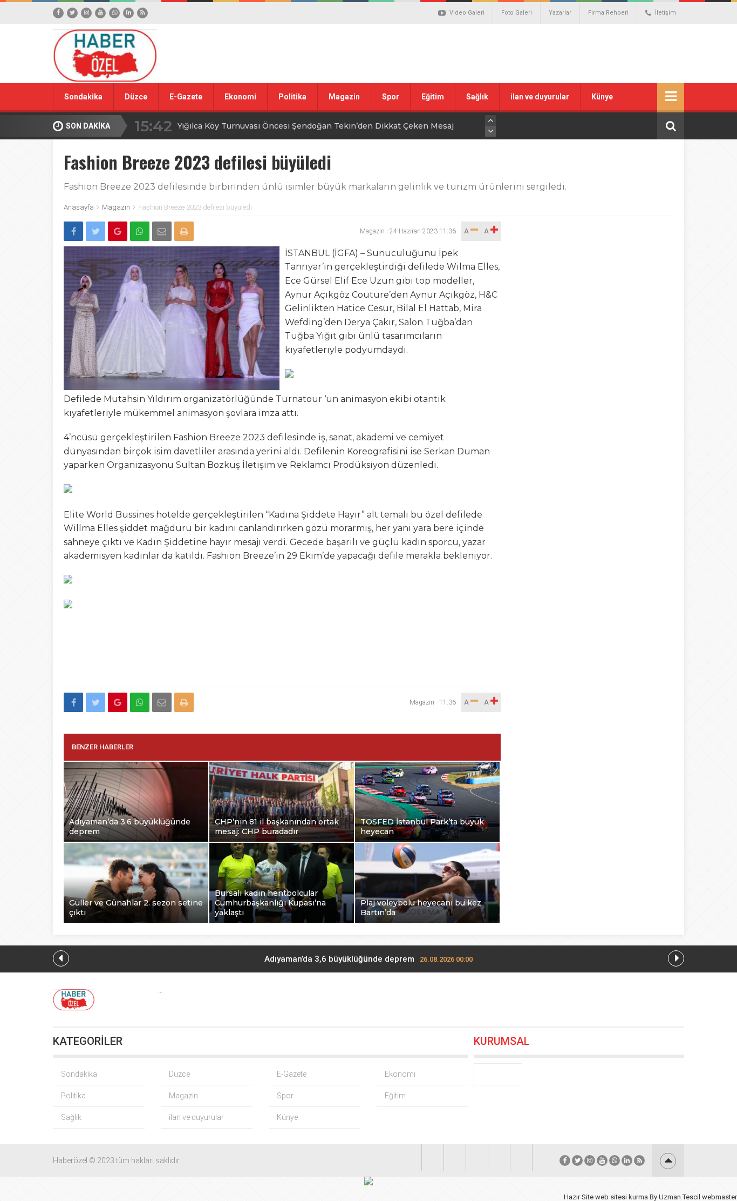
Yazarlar (560, 12)
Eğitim (432, 96)
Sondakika (83, 96)
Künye (602, 96)
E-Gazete (185, 96)
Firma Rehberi (608, 12)
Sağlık (477, 96)
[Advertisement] (490, 53)
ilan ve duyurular (539, 96)
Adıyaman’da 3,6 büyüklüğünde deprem (368, 959)
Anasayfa (79, 207)
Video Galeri (466, 12)
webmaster (719, 1197)
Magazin (344, 96)
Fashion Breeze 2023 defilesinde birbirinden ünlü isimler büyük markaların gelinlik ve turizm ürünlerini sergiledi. (315, 187)
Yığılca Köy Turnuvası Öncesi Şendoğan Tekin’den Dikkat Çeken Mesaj (316, 126)
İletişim (665, 12)
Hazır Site (578, 1197)
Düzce (136, 96)
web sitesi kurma (621, 1197)
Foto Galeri (516, 12)
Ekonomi (240, 96)
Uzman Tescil (679, 1197)
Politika (292, 96)
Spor (390, 96)
